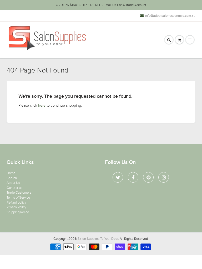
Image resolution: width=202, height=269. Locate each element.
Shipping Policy (18, 212)
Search (12, 178)
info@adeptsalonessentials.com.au (170, 16)
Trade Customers (19, 192)
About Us (13, 183)
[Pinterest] (148, 177)
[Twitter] (118, 177)
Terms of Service (18, 197)
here (42, 105)
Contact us (14, 188)
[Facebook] (133, 177)
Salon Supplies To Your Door (98, 239)
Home (11, 173)
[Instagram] (163, 177)
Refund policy (16, 202)
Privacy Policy (16, 207)
